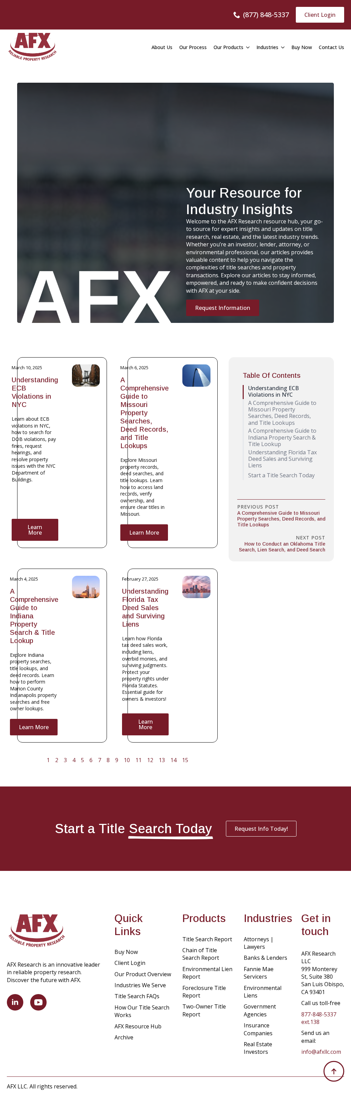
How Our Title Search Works (141, 1011)
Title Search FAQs (136, 996)
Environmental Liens (262, 991)
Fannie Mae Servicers (259, 972)
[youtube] (38, 1002)
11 (138, 760)
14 (173, 760)
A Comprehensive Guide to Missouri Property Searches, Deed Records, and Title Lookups (144, 413)
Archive (123, 1037)
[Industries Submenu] (281, 47)
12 (150, 760)
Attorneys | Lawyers (259, 942)
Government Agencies (260, 1010)
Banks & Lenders (265, 957)
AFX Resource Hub (137, 1026)
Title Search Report (207, 939)
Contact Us (331, 47)
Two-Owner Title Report (204, 1010)
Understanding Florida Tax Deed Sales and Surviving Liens (145, 607)
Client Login (129, 963)
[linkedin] (15, 1002)
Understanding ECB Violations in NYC (35, 392)
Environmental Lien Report (207, 972)
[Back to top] (334, 1071)
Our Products (228, 47)
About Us (162, 47)
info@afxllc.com (321, 1051)
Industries (267, 47)
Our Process (193, 47)
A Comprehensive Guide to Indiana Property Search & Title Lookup (34, 615)
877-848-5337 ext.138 (318, 1018)
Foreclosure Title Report (204, 991)
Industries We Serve (140, 985)
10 (127, 760)
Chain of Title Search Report (200, 953)
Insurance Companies (258, 1029)
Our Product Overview (142, 974)
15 (185, 760)
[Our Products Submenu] (246, 47)
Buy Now (301, 47)
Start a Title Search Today (281, 475)
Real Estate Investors (258, 1047)
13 (162, 760)
